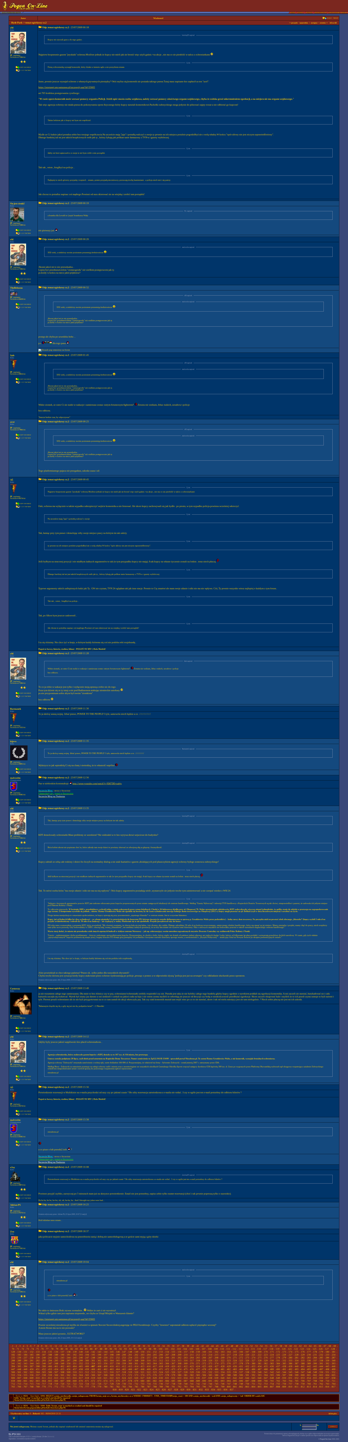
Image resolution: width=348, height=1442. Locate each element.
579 (173, 1375)
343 (25, 1363)
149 (136, 1351)
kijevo (13, 741)
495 (309, 1369)
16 (75, 1346)
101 (167, 1349)
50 (242, 1346)
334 (297, 1360)
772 (56, 1386)
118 (271, 1349)
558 (44, 1375)
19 (90, 1346)
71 (18, 1349)
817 (333, 1386)
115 (253, 1349)
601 (309, 1375)
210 (186, 1354)
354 (93, 1363)
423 (192, 1366)
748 (235, 1383)
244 (69, 1357)
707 (309, 1381)
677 (124, 1381)
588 (229, 1375)
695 (235, 1381)
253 (124, 1357)
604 (327, 1375)
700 (266, 1381)
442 (309, 1366)
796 (204, 1386)
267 (210, 1357)
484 (241, 1369)
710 (327, 1381)
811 (297, 1386)
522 (149, 1372)
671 (87, 1381)
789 (161, 1386)
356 (105, 1363)
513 (93, 1372)
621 (105, 1378)
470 (155, 1369)
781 (112, 1386)
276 (266, 1357)
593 (260, 1375)
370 (192, 1363)
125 (314, 1349)
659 (13, 1381)
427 (216, 1366)
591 (247, 1375)
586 (216, 1375)
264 (192, 1357)
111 (228, 1349)
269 (223, 1357)
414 (136, 1366)
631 (167, 1378)
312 (161, 1360)
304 (112, 1360)
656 (321, 1378)
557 (38, 1375)
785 (136, 1386)
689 (198, 1381)
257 (149, 1357)
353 (87, 1363)
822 (139, 1389)
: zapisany (15, 55)
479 (210, 1369)
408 (99, 1366)
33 (158, 1346)
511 (81, 1372)
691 (210, 1381)
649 (278, 1378)
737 (167, 1383)
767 (25, 1386)
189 (56, 1354)
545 (290, 1372)
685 (173, 1381)
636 (198, 1378)
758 (297, 1383)
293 (44, 1360)
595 (272, 1375)
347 (50, 1363)
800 (229, 1386)
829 (182, 1389)
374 (216, 1363)
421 (179, 1366)
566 (93, 1375)
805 (260, 1386)
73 (27, 1349)
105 (191, 1349)
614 (62, 1378)
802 (241, 1386)
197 (105, 1354)
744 (210, 1383)
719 (56, 1383)
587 (223, 1375)
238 (32, 1357)
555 (25, 1375)
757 (290, 1383)
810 (290, 1386)
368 (179, 1363)
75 (37, 1349)
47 (227, 1346)
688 (192, 1381)
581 (186, 1375)
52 (251, 1346)
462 (105, 1369)
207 (167, 1354)
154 (167, 1351)
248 (93, 1357)
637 (204, 1378)
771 (50, 1386)
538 (247, 1372)
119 (277, 1349)
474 (179, 1369)
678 (130, 1381)
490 (278, 1369)
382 (266, 1363)
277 (272, 1357)
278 (278, 1357)
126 (321, 1349)
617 (81, 1378)
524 (161, 1372)
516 (112, 1372)
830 (188, 1389)
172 (278, 1351)
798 (216, 1386)
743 (204, 1383)
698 (253, 1381)
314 (173, 1360)
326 (247, 1360)
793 (186, 1386)
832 (201, 1389)
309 (142, 1360)
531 (204, 1372)
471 (161, 1369)
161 (210, 1351)
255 (136, 1357)
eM (11, 27)
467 (136, 1369)
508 (62, 1372)
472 (167, 1369)
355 (99, 1363)
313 (167, 1360)
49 (237, 1346)
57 (276, 1346)
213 (204, 1354)
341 (13, 1363)
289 (19, 1360)
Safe (12, 355)
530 (198, 1372)
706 (303, 1381)
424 (198, 1366)
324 (235, 1360)
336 (309, 1360)
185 (32, 1354)
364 (155, 1363)
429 (229, 1366)
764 (333, 1383)
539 (253, 1372)
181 (333, 1351)
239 (38, 1357)
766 (19, 1386)
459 (87, 1369)
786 (142, 1386)
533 (216, 1372)
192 (75, 1354)
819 (121, 1389)
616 (75, 1378)
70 (13, 1349)
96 (140, 1349)
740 (186, 1383)
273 (247, 1357)
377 (235, 1363)
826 (164, 1389)
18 (85, 1346)
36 (173, 1346)
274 (253, 1357)
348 (56, 1363)
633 (179, 1378)
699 (260, 1381)
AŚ (11, 479)
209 (179, 1354)
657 (327, 1378)
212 (198, 1354)
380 (253, 1363)
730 (124, 1383)
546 (297, 1372)
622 (112, 1378)
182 (13, 1354)
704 (290, 1381)
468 (142, 1369)
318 (198, 1360)
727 (105, 1383)
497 (321, 1369)
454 (56, 1369)
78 (52, 1349)
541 (266, 1372)
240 (44, 1357)
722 (75, 1383)
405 (81, 1366)
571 (124, 1375)
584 (204, 1375)
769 (38, 1386)
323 (229, 1360)
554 (19, 1375)
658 (333, 1378)
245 (75, 1357)
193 (81, 1354)
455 (62, 1369)
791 (173, 1386)
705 (297, 1381)
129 (13, 1351)
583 (198, 1375)
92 (120, 1349)
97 (145, 1349)
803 (247, 1386)
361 (136, 1363)
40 (193, 1346)
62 (300, 1346)
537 (241, 1372)
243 (62, 1357)
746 (223, 1383)
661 (25, 1381)
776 (81, 1386)
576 (155, 1375)
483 (235, 1369)
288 (13, 1360)
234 (333, 1354)
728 (112, 1383)
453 (50, 1369)
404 (75, 1366)
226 (284, 1354)
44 (212, 1346)
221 (253, 1354)
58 (281, 1346)
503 (32, 1372)
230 (309, 1354)
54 (261, 1346)
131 (25, 1351)
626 (136, 1378)
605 (333, 1375)
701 (272, 1381)
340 (333, 1360)
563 (75, 1375)
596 (278, 1375)
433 (253, 1366)
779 (99, 1386)
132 (32, 1351)
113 (241, 1349)
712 (13, 1383)
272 (241, 1357)
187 (44, 1354)
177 (309, 1351)
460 (93, 1369)
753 (266, 1383)
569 (112, 1375)
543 (278, 1372)
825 (158, 1389)
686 (179, 1381)
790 (167, 1386)
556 (32, 1375)
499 (333, 1369)
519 (130, 1372)
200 (124, 1354)
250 (105, 1357)
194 (87, 1354)
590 (241, 1375)
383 (272, 1363)
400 (50, 1366)
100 (160, 1349)
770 (44, 1386)
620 (99, 1378)
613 (56, 1378)
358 (118, 1363)
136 (56, 1351)
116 (259, 1349)
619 (93, 1378)
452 (44, 1369)
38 (183, 1346)
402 (62, 1366)
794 (192, 1386)
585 (210, 1375)
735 (155, 1383)
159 (198, 1351)
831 (195, 1389)
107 (204, 1349)
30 (144, 1346)
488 (266, 1369)
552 (333, 1372)
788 (155, 1386)
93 (125, 1349)
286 (327, 1357)
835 (219, 1389)
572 (130, 1375)
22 (104, 1346)
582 (192, 1375)
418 (161, 1366)
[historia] (51, 1436)
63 (305, 1346)
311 (155, 1360)
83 (76, 1349)
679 (136, 1381)
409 (105, 1366)
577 (161, 1375)
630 (161, 1378)
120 (284, 1349)
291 (32, 1360)
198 (112, 1354)
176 (303, 1351)
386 (290, 1363)
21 (100, 1346)
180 (327, 1351)
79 (57, 1349)
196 (99, 1354)
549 (315, 1372)
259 (161, 1357)
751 (253, 1383)
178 (315, 1351)
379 (247, 1363)
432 (247, 1366)
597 (284, 1375)
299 (81, 1360)
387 (297, 1363)
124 (308, 1349)
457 (75, 1369)
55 (266, 1346)
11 (51, 1346)
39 (188, 1346)
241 (50, 1357)
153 (161, 1351)
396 (25, 1366)
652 (297, 1378)
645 (253, 1378)
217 (229, 1354)
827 (170, 1389)
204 (149, 1354)
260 (167, 1357)
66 (320, 1346)
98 (150, 1349)
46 (222, 1346)
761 (315, 1383)
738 (173, 1383)
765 (13, 1386)
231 (315, 1354)
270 (229, 1357)
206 (161, 1354)
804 (253, 1386)
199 (118, 1354)
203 (142, 1354)
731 (130, 1383)
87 (96, 1349)
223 (266, 1354)
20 (95, 1346)
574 (142, 1375)
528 (186, 1372)
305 (118, 1360)
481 (223, 1369)
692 (216, 1381)
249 (99, 1357)
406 (87, 1366)
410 (112, 1366)
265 (198, 1357)
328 (260, 1360)
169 (260, 1351)
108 (210, 1349)
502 (25, 1372)
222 (260, 1354)
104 (185, 1349)
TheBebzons (16, 287)
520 (136, 1372)
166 (241, 1351)
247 (87, 1357)
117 (265, 1349)
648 (272, 1378)
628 (149, 1378)
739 (179, 1383)
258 (155, 1357)
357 (112, 1363)
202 (136, 1354)
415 (142, 1366)
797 (210, 1386)
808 (278, 1386)
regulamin (12, 1439)
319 (204, 1360)
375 (223, 1363)
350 (69, 1363)
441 (303, 1366)
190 (62, 1354)
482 (229, 1369)
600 (303, 1375)
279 (284, 1357)
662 (32, 1381)
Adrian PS (15, 1205)
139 (75, 1351)
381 (260, 1363)
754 (272, 1383)
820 (127, 1389)
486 (253, 1369)
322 (223, 1360)
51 (246, 1346)
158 (192, 1351)
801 (235, 1386)
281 (297, 1357)
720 (62, 1383)
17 (80, 1346)
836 (225, 1389)
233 (327, 1354)
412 (124, 1366)
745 (216, 1383)
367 (173, 1363)
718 (50, 1383)
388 (303, 1363)
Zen (12, 1231)
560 (56, 1375)
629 (155, 1378)
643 (241, 1378)
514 (99, 1372)
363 (149, 1363)
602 (315, 1375)
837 (232, 1389)
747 (229, 1383)
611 (44, 1378)
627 (142, 1378)
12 (56, 1346)
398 (38, 1366)
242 (56, 1357)
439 (290, 1366)
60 (290, 1346)
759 (303, 1383)
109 (216, 1349)
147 (124, 1351)
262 (179, 1357)
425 (204, 1366)
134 (44, 1351)
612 (50, 1378)
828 (176, 1389)
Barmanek (15, 708)
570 (118, 1375)
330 (272, 1360)
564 (81, 1375)
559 (50, 1375)
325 (241, 1360)
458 (81, 1369)
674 (105, 1381)
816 (327, 1386)
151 (149, 1351)
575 (149, 1375)
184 (25, 1354)
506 (50, 1372)
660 (19, 1381)
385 (284, 1363)
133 (38, 1351)
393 (333, 1363)
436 (272, 1366)
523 (155, 1372)
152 (155, 1351)
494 (303, 1369)
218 (235, 1354)
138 (69, 1351)
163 (223, 1351)
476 (192, 1369)
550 (321, 1372)
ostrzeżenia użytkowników (26, 1439)
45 (217, 1346)
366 (167, 1363)
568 (105, 1375)
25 (119, 1346)
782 (118, 1386)
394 (13, 1366)
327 (253, 1360)
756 (284, 1383)
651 (290, 1378)
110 (222, 1349)
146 (118, 1351)
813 (309, 1386)
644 (247, 1378)
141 (87, 1351)
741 (192, 1383)
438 (284, 1366)
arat (12, 421)
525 (167, 1372)
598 (290, 1375)
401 (56, 1366)
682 (155, 1381)
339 (327, 1360)
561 (62, 1375)
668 (69, 1381)
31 (149, 1346)
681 (149, 1381)
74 (32, 1349)
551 (327, 1372)
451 (38, 1369)
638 (210, 1378)
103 (179, 1349)
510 (75, 1372)
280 (290, 1357)
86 (91, 1349)
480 (216, 1369)
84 (81, 1349)
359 (124, 1363)
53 (256, 1346)
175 (297, 1351)
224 (272, 1354)
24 (114, 1346)
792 (179, 1386)
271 (235, 1357)
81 (67, 1349)
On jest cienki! (17, 203)
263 (186, 1357)
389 (309, 1363)
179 (321, 1351)
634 (186, 1378)
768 (32, 1386)
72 (23, 1349)
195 (93, 1354)
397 (32, 1366)
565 (87, 1375)
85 (86, 1349)
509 (69, 1372)
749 (241, 1383)
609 (32, 1378)
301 (93, 1360)
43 (207, 1346)
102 (173, 1349)
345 (38, 1363)
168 (253, 1351)
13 (60, 1346)
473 (173, 1369)
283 (309, 1357)
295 (56, 1360)
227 (290, 1354)
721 (69, 1383)
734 (149, 1383)
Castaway (15, 988)
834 (213, 1389)
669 (75, 1381)
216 (223, 1354)
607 (19, 1378)
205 (155, 1354)
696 (241, 1381)
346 (44, 1363)
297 (69, 1360)
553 (13, 1375)
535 (229, 1372)
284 (315, 1357)
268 (216, 1357)
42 (202, 1346)
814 (315, 1386)
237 (25, 1357)
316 (186, 1360)
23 (109, 1346)
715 (32, 1383)
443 (315, 1366)
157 (186, 1351)
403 (69, 1366)
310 (149, 1360)
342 (19, 1363)
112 (234, 1349)
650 (284, 1378)
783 (124, 1386)
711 (333, 1381)
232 (321, 1354)
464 (118, 1369)
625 (130, 1378)
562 (69, 1375)
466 (130, 1369)
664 (44, 1381)
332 (284, 1360)
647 (266, 1378)
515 (105, 1372)
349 (62, 1363)
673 (99, 1381)
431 (241, 1366)
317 (192, 1360)
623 (118, 1378)
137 (62, 1351)
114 (247, 1349)
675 (112, 1381)
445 (327, 1366)
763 (327, 1383)
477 (198, 1369)
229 (303, 1354)
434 (260, 1366)
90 (111, 1349)
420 (173, 1366)
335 (303, 1360)
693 (223, 1381)
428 (223, 1366)
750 (247, 1383)
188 (50, 1354)
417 (155, 1366)
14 (65, 1346)
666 (56, 1381)
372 (204, 1363)
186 (38, 1354)
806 (266, 1386)
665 (50, 1381)
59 (286, 1346)
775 (75, 1386)
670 (81, 1381)
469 (149, 1369)
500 (13, 1372)
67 (325, 1346)
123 (302, 1349)
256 (142, 1357)
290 (25, 1360)
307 (130, 1360)
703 (284, 1381)
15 (70, 1346)
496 (315, 1369)
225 (278, 1354)
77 (47, 1349)
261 (173, 1357)
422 (186, 1366)
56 (271, 1346)
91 (116, 1349)
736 (161, 1383)
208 (173, 1354)
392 (327, 1363)
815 (321, 1386)
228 (297, 1354)
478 (204, 1369)
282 (303, 1357)
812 (303, 1386)
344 (32, 1363)
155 (173, 1351)
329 (266, 1360)
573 (136, 1375)
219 (241, 1354)
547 (303, 1372)
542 (272, 1372)
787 (149, 1386)
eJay (12, 1167)
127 (327, 1349)
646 (260, 1378)
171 (272, 1351)
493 (297, 1369)
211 (192, 1354)
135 (50, 1351)
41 (197, 1346)
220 (247, 1354)
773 (62, 1386)
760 (309, 1383)
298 (75, 1360)
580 (179, 1375)
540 (260, 1372)
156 (179, 1351)
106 (197, 1349)
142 (93, 1351)
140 (81, 1351)
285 (321, 1357)
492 (290, 1369)
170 (266, 1351)
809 (284, 1386)
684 (167, 1381)
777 (87, 1386)
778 (93, 1386)
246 (81, 1357)
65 (315, 1346)
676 (118, 1381)
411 (118, 1366)
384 (278, 1363)
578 (167, 1375)
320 (210, 1360)
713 (19, 1383)
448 (19, 1369)
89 (106, 1349)
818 (115, 1389)
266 (204, 1357)
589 (235, 1375)
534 (223, 1372)
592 (253, 1375)
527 (179, 1372)
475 (186, 1369)
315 (179, 1360)
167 (247, 1351)
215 (216, 1354)
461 (99, 1369)
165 (235, 1351)
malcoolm (15, 777)
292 (38, 1360)
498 (327, 1369)
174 (290, 1351)
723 (81, 1383)
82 (72, 1349)
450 (32, 1369)
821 (133, 1389)
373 (210, 1363)
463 (112, 1369)
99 (155, 1349)
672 (93, 1381)
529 (192, 1372)
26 (124, 1346)
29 (139, 1346)
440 (297, 1366)
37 (178, 1346)
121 (290, 1349)
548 (309, 1372)
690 (204, 1381)
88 (101, 1349)
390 (315, 1363)
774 (69, 1386)
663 (38, 1381)
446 (333, 1366)
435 (266, 1366)
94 (130, 1349)
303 (105, 1360)
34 (163, 1346)
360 (130, 1363)
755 (278, 1383)
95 (135, 1349)
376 (229, 1363)
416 (149, 1366)
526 (173, 1372)
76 (42, 1349)
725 (93, 1383)
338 (321, 1360)
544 (284, 1372)
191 (69, 1354)
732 (136, 1383)
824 (152, 1389)
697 (247, 1381)
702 (278, 1381)
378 (241, 1363)
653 (303, 1378)
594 (266, 1375)
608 (25, 1378)
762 (321, 1383)
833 (207, 1389)
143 (99, 1351)
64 (310, 1346)
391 (321, 1363)
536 (235, 1372)
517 (118, 1372)
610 (38, 1378)
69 (335, 1346)
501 (19, 1372)
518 (124, 1372)
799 (223, 1386)
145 (112, 1351)
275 (260, 1357)
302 (99, 1360)
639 (216, 1378)
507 (56, 1372)
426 (210, 1366)
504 (38, 1372)
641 (229, 1378)
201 (130, 1354)
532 (210, 1372)
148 (130, 1351)
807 (272, 1386)
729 (118, 1383)
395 (19, 1366)
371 (198, 1363)
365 (161, 1363)
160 (204, 1351)
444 (321, 1366)
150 (142, 1351)
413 (130, 1366)
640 (223, 1378)
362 (142, 1363)
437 (278, 1366)
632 (173, 1378)
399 (44, 1366)
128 (333, 1349)
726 (99, 1383)
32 (153, 1346)
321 (216, 1360)
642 (235, 1378)
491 (284, 1369)
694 (229, 1381)
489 (272, 1369)
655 (315, 1378)
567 (99, 1375)
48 (232, 1346)
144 (105, 1351)
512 (87, 1372)
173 (284, 1351)
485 (247, 1369)
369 (186, 1363)
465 (124, 1369)
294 (50, 1360)
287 (333, 1357)
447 (13, 1369)
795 (198, 1386)
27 (129, 1346)
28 (134, 1346)
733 (142, 1383)
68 (330, 1346)
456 (69, 1369)
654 (309, 1378)
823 (145, 1389)
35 (168, 1346)
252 (118, 1357)
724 (87, 1383)
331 (278, 1360)
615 (69, 1378)
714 (25, 1383)
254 (130, 1357)
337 (315, 1360)
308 (136, 1360)
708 (315, 1381)
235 (13, 1357)
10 (46, 1346)
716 (38, 1383)
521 (142, 1372)
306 (124, 1360)
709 (321, 1381)
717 (44, 1383)
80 (62, 1349)
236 (19, 1357)
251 (112, 1357)
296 (62, 1360)
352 (81, 1363)
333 (290, 1360)
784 (130, 1386)
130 (19, 1351)
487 (260, 1369)
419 (167, 1366)
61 (295, 1346)
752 (260, 1383)
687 (186, 1381)
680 (142, 1381)
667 (62, 1381)
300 (87, 1360)
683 (161, 1381)
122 (296, 1349)
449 (25, 1369)
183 (19, 1354)
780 (105, 1386)
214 (210, 1354)
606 (13, 1378)
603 (321, 1375)
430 (235, 1366)
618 (87, 1378)
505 (44, 1372)
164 (229, 1351)
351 (75, 1363)
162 (216, 1351)
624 (124, 1378)
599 (297, 1375)
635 (192, 1378)
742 (198, 1383)
